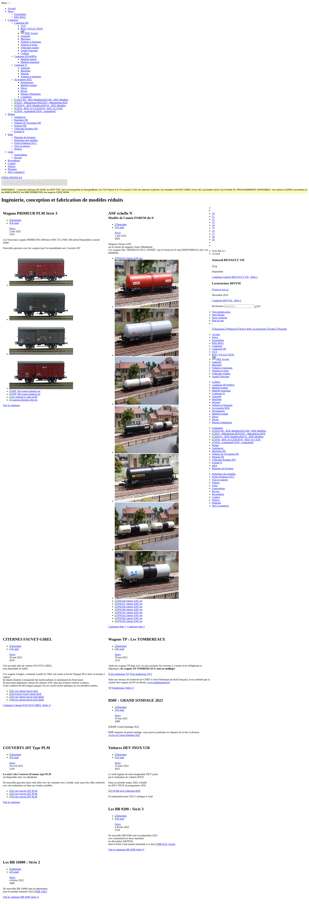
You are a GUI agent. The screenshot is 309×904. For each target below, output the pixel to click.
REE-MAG (20, 17)
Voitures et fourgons (31, 42)
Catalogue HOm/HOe (25, 56)
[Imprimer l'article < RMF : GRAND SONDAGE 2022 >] (121, 707)
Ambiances (20, 117)
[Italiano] (21, 182)
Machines (25, 39)
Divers (24, 91)
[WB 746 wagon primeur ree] (24, 391)
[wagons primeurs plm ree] (23, 399)
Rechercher (218, 306)
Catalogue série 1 (117, 626)
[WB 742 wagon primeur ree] (41, 354)
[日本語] (41, 182)
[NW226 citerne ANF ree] (147, 452)
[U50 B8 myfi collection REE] (124, 791)
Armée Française (29, 50)
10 (213, 213)
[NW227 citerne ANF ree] (147, 501)
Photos (11, 114)
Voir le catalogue (11, 405)
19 (213, 239)
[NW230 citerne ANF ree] (128, 601)
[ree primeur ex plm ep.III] (23, 397)
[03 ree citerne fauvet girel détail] (26, 697)
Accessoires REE (23, 79)
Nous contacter (219, 317)
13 (213, 222)
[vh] (214, 266)
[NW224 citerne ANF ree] (147, 355)
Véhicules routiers (30, 47)
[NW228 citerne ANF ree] (147, 549)
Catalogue (13, 20)
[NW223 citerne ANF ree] (147, 306)
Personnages (27, 82)
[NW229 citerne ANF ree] (147, 598)
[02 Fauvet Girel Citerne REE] (25, 694)
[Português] (31, 182)
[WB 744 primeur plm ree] (41, 388)
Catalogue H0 (21, 23)
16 (213, 231)
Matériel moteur (29, 59)
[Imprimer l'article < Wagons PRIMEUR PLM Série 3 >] (15, 220)
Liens (10, 151)
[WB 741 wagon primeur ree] (41, 319)
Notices (18, 149)
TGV (23, 25)
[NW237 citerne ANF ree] (128, 603)
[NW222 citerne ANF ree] (128, 258)
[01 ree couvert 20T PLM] (23, 791)
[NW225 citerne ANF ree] (147, 403)
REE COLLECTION (32, 28)
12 (213, 219)
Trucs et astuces (22, 146)
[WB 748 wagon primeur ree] (24, 394)
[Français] (5, 182)
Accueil (12, 8)
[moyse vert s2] (220, 289)
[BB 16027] (40, 891)
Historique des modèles (26, 140)
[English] (10, 182)
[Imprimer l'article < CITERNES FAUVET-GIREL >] (15, 646)
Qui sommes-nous (221, 312)
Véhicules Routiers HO (26, 128)
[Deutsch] (16, 182)
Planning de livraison (25, 137)
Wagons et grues (29, 44)
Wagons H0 (20, 125)
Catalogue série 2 (136, 626)
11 (213, 216)
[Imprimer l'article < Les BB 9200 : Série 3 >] (121, 815)
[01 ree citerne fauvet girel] (23, 691)
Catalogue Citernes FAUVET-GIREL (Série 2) (27, 705)
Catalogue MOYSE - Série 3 (226, 300)
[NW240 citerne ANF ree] (128, 609)
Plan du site (218, 320)
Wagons (25, 73)
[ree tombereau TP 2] (141, 674)
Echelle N (19, 131)
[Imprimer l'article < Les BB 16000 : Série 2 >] (15, 869)
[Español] (26, 182)
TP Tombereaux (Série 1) (121, 688)
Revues (18, 157)
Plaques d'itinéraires (31, 94)
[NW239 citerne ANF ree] (128, 606)
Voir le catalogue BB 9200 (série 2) (21, 897)
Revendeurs (14, 160)
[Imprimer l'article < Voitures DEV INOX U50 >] (121, 754)
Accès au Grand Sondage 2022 (124, 735)
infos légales (218, 314)
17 (213, 233)
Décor (24, 88)
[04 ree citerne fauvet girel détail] (26, 699)
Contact (12, 163)
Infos (10, 134)
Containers (26, 96)
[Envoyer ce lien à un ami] (14, 223)
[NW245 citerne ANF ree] (128, 621)
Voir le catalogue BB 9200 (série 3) (126, 849)
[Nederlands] (36, 182)
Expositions (20, 14)
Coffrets (25, 53)
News (11, 11)
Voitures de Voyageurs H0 (27, 123)
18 (213, 236)
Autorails (25, 36)
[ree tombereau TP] (118, 674)
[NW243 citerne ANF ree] (128, 618)
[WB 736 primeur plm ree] (41, 285)
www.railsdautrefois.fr (158, 682)
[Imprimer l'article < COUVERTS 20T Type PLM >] (15, 754)
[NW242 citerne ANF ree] (128, 615)
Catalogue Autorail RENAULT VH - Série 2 (235, 277)
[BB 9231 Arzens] (165, 844)
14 (213, 225)
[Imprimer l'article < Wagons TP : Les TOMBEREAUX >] (121, 646)
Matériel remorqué (30, 62)
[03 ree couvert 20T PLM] (23, 796)
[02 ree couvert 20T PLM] (23, 793)
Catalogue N (20, 65)
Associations (20, 154)
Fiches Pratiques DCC (25, 143)
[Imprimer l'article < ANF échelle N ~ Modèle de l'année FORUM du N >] (121, 224)
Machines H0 (21, 120)
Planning (12, 169)
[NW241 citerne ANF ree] (128, 612)
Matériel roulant (29, 85)
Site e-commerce (16, 172)
